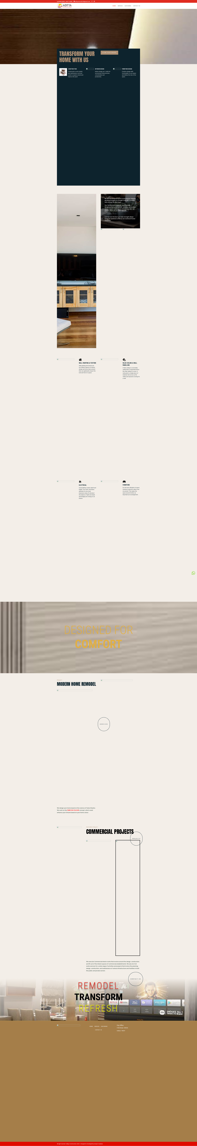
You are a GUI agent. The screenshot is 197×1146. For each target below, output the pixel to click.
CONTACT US (136, 6)
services (104, 724)
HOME (114, 6)
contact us (135, 979)
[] (193, 576)
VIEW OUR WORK (109, 52)
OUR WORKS (128, 6)
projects (136, 838)
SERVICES (120, 6)
